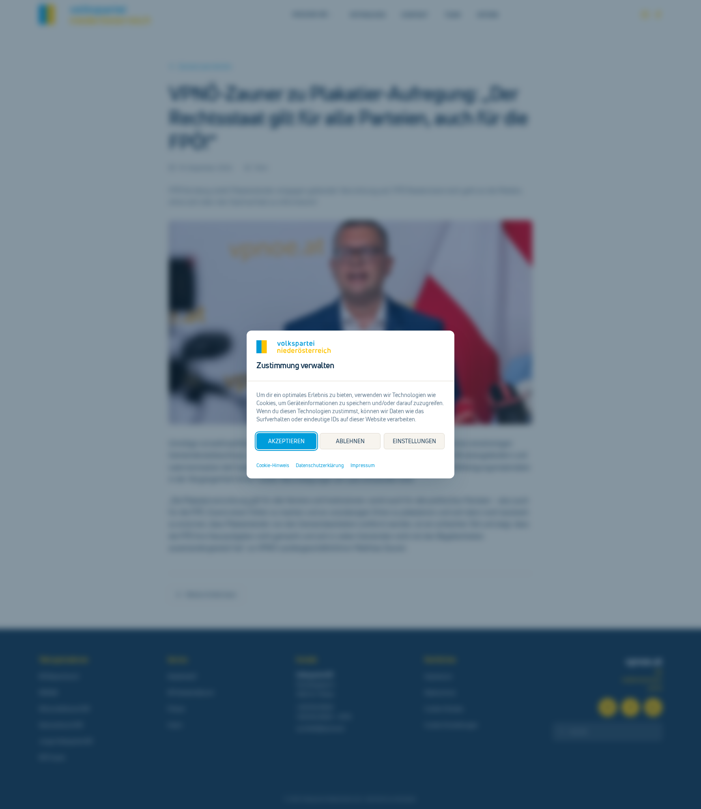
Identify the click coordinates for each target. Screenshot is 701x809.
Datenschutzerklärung (320, 465)
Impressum (362, 465)
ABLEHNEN (350, 441)
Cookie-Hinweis (272, 465)
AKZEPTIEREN (286, 441)
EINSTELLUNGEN (414, 441)
